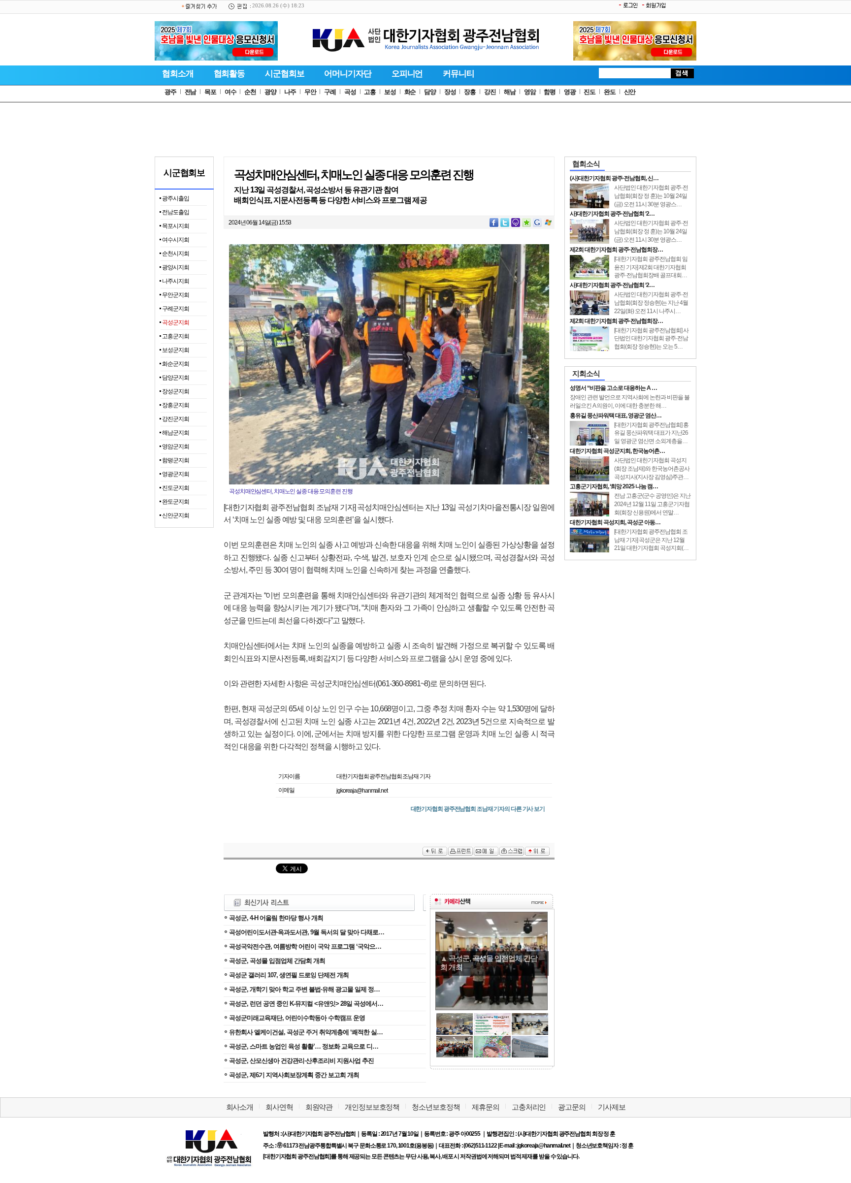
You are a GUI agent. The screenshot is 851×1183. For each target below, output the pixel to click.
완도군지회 (175, 501)
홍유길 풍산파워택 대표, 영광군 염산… (615, 415)
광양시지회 (175, 267)
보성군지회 (175, 350)
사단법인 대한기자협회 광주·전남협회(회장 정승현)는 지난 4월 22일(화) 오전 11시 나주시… (651, 303)
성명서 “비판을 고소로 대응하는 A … (613, 387)
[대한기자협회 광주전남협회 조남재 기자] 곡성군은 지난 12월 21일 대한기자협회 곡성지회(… (651, 540)
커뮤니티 (458, 73)
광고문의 (572, 1107)
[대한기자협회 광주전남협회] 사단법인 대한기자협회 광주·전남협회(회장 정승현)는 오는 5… (651, 339)
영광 (570, 92)
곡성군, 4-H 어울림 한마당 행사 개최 (276, 918)
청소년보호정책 (435, 1107)
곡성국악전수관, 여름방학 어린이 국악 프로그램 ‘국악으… (305, 946)
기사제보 (611, 1107)
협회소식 (586, 164)
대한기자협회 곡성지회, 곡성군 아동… (615, 522)
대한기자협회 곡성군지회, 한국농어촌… (617, 451)
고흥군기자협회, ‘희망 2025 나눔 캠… (614, 486)
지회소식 (586, 373)
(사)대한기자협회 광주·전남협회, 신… (614, 178)
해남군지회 (175, 432)
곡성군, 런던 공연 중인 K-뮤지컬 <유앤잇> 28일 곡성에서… (306, 1003)
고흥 (370, 92)
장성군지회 (175, 391)
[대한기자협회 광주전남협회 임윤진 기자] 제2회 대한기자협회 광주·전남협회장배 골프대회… (650, 267)
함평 (550, 92)
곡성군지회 (175, 322)
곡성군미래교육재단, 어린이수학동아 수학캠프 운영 (297, 1018)
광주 (170, 92)
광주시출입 (175, 198)
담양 (430, 92)
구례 (330, 92)
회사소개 (240, 1107)
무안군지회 (175, 294)
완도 (610, 92)
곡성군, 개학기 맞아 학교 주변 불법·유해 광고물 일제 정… (304, 989)
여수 (230, 92)
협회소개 (178, 73)
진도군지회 (175, 487)
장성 (450, 92)
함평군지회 (175, 460)
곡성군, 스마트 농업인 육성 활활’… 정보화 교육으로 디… (303, 1046)
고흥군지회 (175, 336)
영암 (530, 92)
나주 (290, 92)
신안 (630, 92)
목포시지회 (175, 226)
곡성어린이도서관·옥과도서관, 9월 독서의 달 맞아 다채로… (306, 932)
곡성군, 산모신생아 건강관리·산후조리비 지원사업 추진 (301, 1060)
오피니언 (407, 73)
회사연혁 (279, 1107)
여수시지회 (175, 239)
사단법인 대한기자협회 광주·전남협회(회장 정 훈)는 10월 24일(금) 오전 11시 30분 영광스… (651, 196)
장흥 (470, 92)
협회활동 (229, 73)
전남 (190, 92)
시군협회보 (284, 73)
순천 (250, 92)
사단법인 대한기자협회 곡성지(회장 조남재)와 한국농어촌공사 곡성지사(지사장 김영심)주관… (651, 468)
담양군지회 (175, 377)
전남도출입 (175, 212)
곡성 (350, 92)
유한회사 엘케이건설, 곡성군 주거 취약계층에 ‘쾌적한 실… (306, 1032)
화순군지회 (175, 363)
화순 (410, 92)
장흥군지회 (175, 405)
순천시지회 (175, 253)
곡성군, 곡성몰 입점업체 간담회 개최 (277, 960)
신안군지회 (175, 515)
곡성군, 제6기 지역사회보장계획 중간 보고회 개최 (294, 1075)
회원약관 (319, 1107)
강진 (490, 92)
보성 (390, 92)
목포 (210, 92)
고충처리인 (529, 1107)
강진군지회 (175, 419)
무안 (310, 92)
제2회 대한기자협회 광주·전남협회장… (616, 249)
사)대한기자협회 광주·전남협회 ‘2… (612, 213)
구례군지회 (175, 308)
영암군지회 (175, 446)
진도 (589, 92)
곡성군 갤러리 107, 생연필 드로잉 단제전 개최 (289, 975)
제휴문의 (485, 1107)
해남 (510, 92)
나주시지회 (175, 281)
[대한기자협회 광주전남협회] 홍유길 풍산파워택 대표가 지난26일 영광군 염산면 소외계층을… (651, 433)
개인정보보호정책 (372, 1107)
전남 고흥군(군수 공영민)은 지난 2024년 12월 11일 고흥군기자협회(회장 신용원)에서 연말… (652, 504)
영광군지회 (175, 474)
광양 (270, 92)
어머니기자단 (347, 73)
